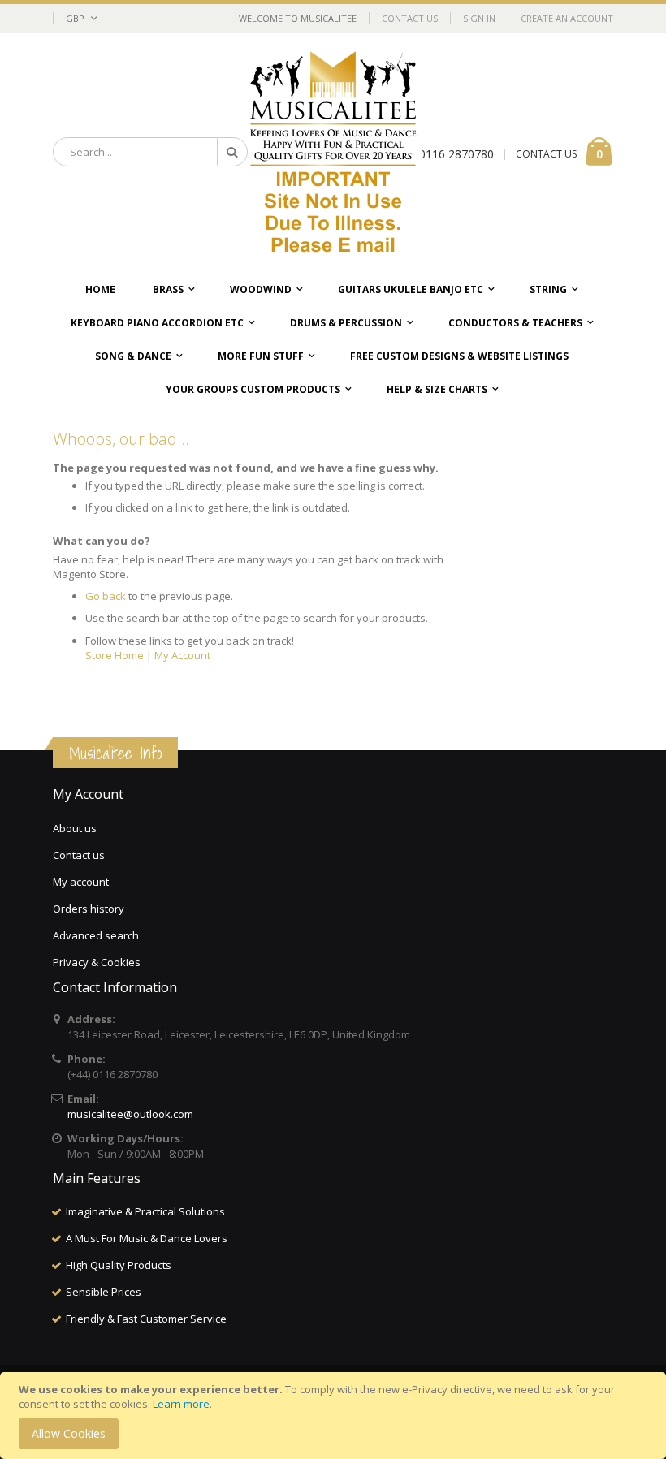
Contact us (79, 855)
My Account (182, 655)
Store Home (114, 655)
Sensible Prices (103, 1291)
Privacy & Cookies (97, 962)
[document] (335, 1415)
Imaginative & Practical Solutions (145, 1211)
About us (75, 828)
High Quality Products (118, 1265)
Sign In (479, 18)
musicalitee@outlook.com (130, 1114)
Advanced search (96, 935)
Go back (105, 596)
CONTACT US (546, 154)
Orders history (88, 908)
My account (81, 881)
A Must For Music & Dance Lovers (146, 1238)
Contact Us (410, 18)
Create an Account (567, 18)
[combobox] (150, 151)
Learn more (181, 1403)
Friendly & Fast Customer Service (146, 1318)
